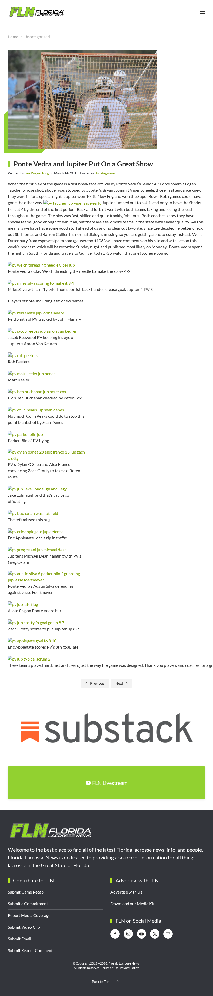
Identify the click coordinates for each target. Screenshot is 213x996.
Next (119, 683)
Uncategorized (105, 173)
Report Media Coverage (29, 915)
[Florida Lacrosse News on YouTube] (141, 934)
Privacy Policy (129, 968)
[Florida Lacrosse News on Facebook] (115, 934)
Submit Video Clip (24, 926)
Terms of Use (109, 968)
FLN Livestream (109, 783)
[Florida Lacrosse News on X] (154, 934)
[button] (202, 11)
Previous (97, 683)
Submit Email (19, 938)
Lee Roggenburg (37, 173)
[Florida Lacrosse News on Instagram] (128, 934)
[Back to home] (36, 11)
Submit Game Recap (26, 891)
